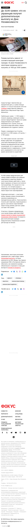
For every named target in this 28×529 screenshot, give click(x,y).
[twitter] (7, 432)
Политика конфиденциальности (11, 521)
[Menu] (2, 2)
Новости (4, 411)
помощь (18, 278)
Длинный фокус (7, 416)
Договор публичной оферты (19, 423)
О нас (3, 419)
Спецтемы (18, 414)
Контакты (4, 523)
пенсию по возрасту (14, 267)
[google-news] (25, 432)
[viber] (20, 432)
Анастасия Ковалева (7, 26)
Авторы (17, 416)
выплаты (5, 281)
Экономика (5, 7)
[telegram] (11, 432)
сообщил (4, 108)
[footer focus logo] (8, 406)
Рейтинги (4, 414)
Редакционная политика (6, 429)
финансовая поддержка (9, 284)
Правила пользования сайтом (6, 423)
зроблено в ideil (6, 526)
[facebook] (2, 432)
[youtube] (16, 432)
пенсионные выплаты (8, 258)
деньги (10, 278)
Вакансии (18, 419)
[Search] (25, 2)
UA (22, 2)
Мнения (18, 411)
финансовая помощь (18, 281)
